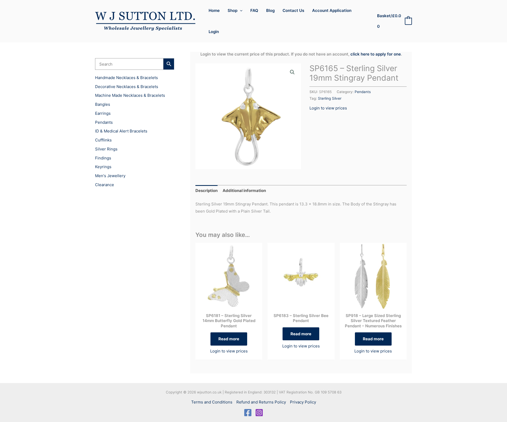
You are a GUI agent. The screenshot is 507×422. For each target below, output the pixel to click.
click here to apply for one (375, 54)
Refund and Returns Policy (261, 402)
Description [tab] (206, 190)
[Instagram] (259, 413)
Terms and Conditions (211, 402)
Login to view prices (328, 108)
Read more (228, 338)
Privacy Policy (303, 402)
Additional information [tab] (244, 190)
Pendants (363, 92)
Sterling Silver (329, 98)
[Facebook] (248, 413)
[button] (239, 10)
